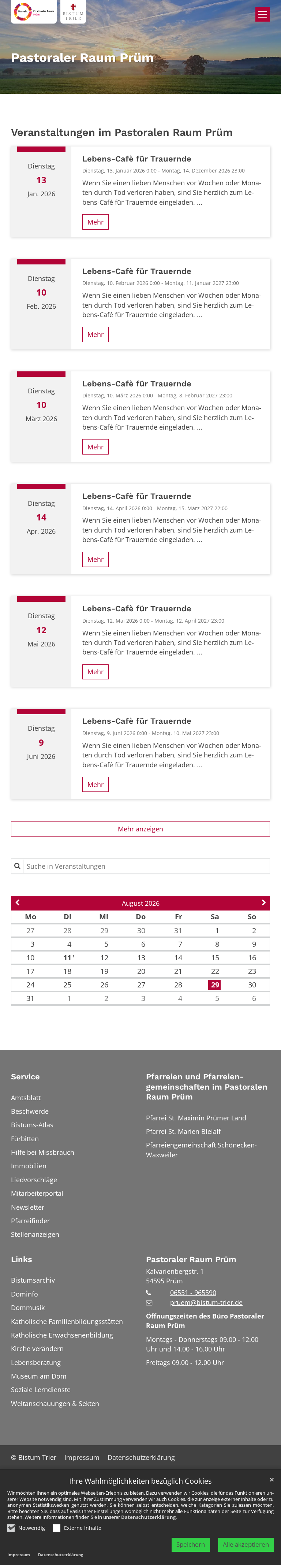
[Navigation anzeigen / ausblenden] (262, 14)
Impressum (18, 1554)
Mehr (95, 222)
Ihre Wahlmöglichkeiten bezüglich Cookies (140, 1481)
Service (25, 1076)
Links (21, 1259)
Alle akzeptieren (246, 1544)
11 (68, 958)
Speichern (190, 1544)
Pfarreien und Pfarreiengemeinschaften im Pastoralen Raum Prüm (206, 1086)
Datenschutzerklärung (148, 1517)
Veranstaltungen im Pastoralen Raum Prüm (122, 132)
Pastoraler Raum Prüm (191, 1259)
